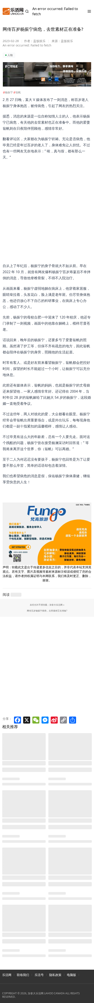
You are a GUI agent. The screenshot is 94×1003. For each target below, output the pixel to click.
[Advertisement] (44, 207)
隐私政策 (55, 975)
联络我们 (23, 975)
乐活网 (6, 975)
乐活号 (39, 975)
